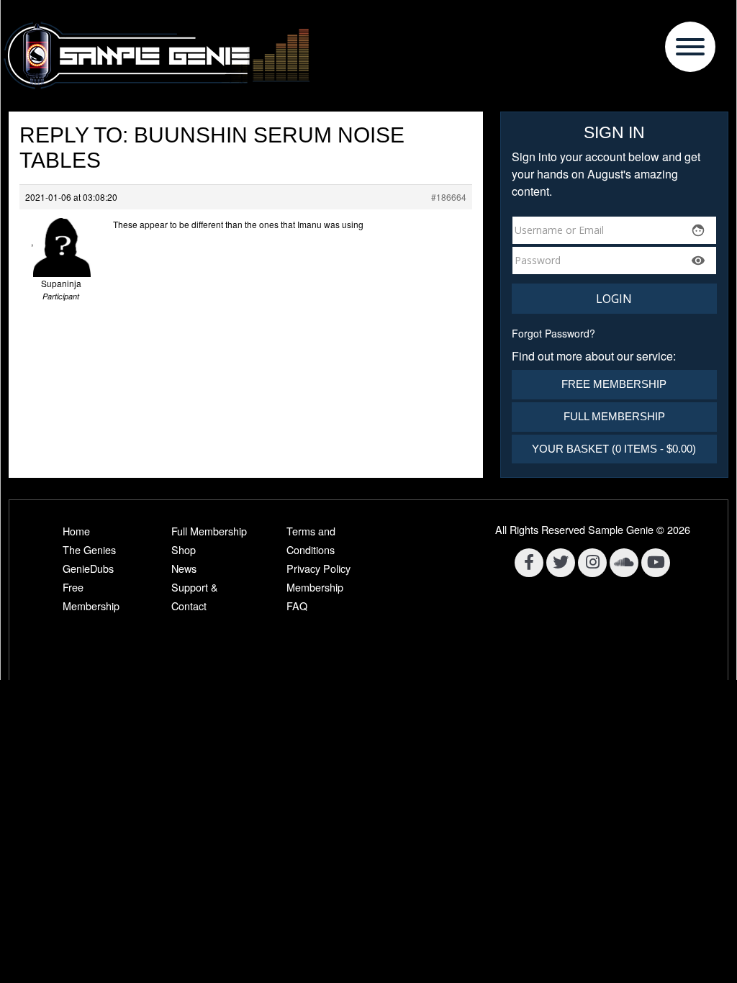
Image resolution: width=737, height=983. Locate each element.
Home (76, 530)
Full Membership (614, 416)
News (183, 568)
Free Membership (613, 384)
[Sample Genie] (368, 56)
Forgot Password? (553, 333)
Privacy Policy (318, 568)
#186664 (448, 197)
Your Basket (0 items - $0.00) (614, 449)
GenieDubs (88, 568)
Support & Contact (194, 596)
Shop (183, 549)
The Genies (89, 549)
